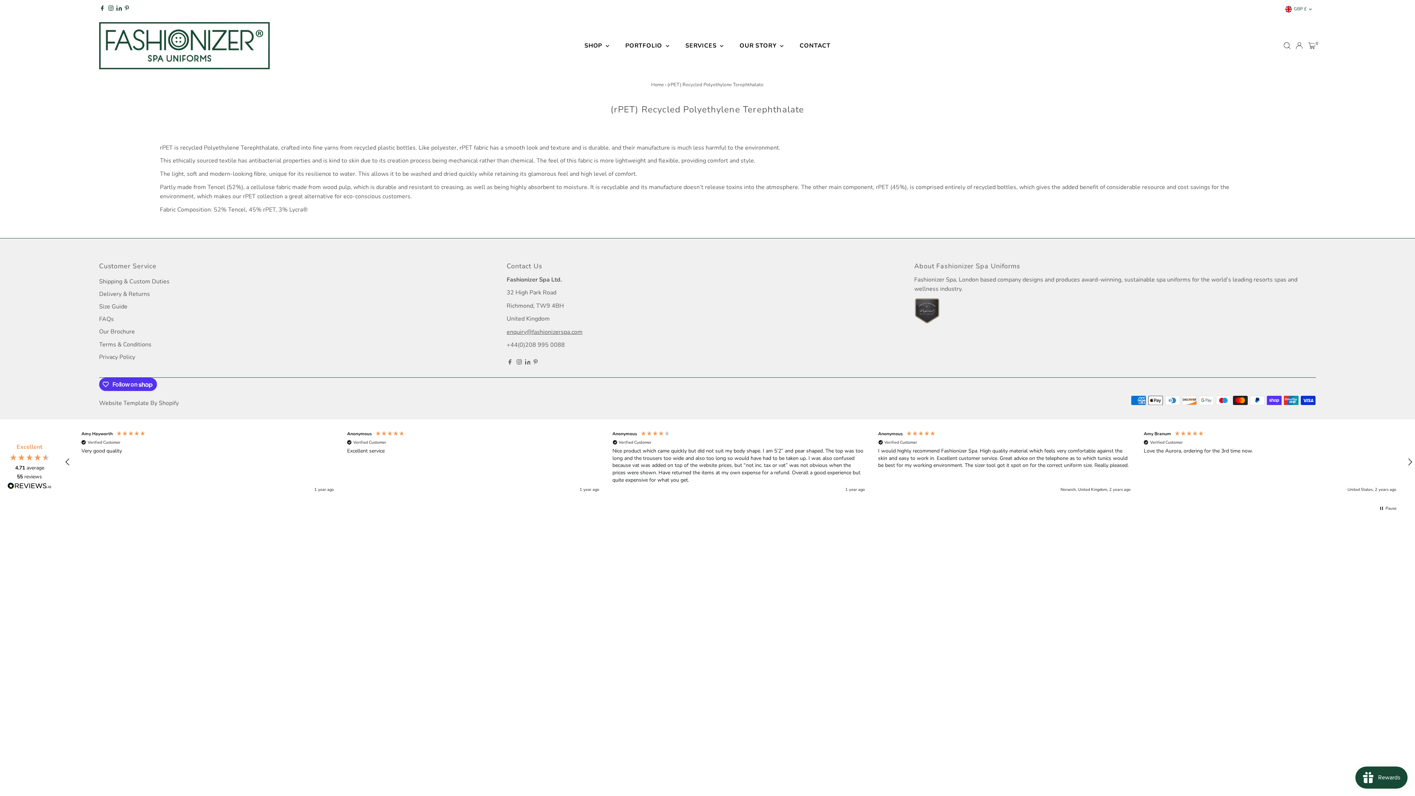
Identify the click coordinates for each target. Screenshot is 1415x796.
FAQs (106, 319)
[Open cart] (1312, 45)
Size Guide (113, 307)
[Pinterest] (127, 9)
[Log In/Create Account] (1299, 45)
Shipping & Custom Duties (134, 281)
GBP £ (1300, 9)
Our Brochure (117, 332)
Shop (594, 46)
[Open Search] (1287, 45)
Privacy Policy (117, 357)
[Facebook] (102, 9)
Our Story (759, 46)
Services (701, 46)
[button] (68, 462)
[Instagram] (110, 9)
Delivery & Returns (124, 294)
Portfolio (644, 46)
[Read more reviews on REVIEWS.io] (29, 487)
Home (657, 84)
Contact (815, 46)
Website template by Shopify (139, 403)
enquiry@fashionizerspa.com (545, 332)
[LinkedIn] (119, 9)
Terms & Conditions (125, 345)
